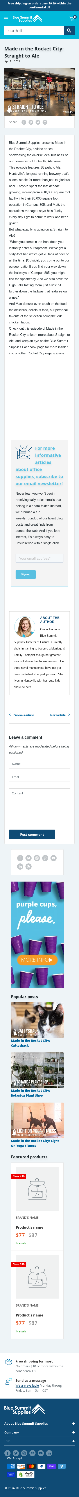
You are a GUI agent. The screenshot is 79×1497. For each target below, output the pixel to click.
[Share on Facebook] (24, 122)
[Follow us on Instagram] (37, 858)
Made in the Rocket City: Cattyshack (30, 1042)
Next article (58, 715)
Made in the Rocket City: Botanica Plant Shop (30, 1092)
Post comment (32, 834)
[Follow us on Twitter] (28, 858)
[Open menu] (6, 18)
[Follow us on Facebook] (20, 858)
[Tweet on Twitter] (38, 122)
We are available (27, 1385)
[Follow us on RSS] (28, 866)
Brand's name (27, 1217)
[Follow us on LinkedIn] (20, 866)
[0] (72, 19)
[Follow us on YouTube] (53, 858)
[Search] (69, 30)
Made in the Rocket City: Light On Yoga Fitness (35, 1143)
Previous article (23, 715)
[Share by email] (45, 122)
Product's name (29, 1227)
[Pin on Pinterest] (31, 122)
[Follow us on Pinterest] (45, 858)
